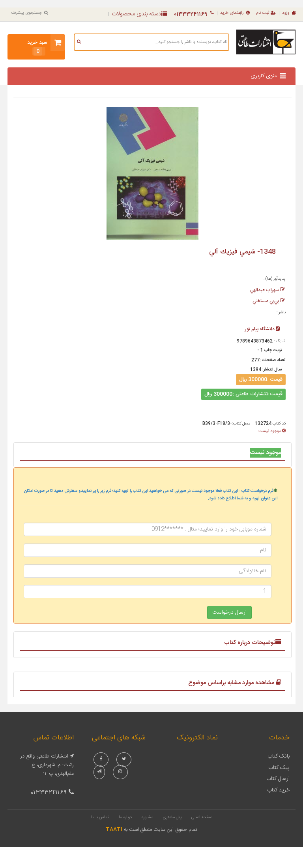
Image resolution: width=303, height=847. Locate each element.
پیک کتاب (279, 768)
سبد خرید (37, 47)
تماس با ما (100, 817)
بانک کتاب (278, 756)
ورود (285, 13)
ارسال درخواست (229, 612)
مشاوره (147, 817)
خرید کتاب (278, 790)
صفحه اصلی (201, 817)
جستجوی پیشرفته (26, 13)
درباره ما (125, 817)
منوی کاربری (264, 76)
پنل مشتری (172, 817)
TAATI (114, 829)
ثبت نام (262, 13)
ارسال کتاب (278, 779)
